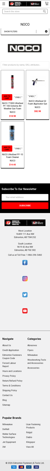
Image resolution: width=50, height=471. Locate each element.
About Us (6, 345)
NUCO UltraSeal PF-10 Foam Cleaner (12, 155)
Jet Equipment (9, 442)
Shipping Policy (9, 390)
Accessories (33, 368)
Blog (4, 400)
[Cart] (46, 3)
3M (3, 447)
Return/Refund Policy (12, 381)
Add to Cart (7, 97)
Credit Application (10, 350)
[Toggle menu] (3, 3)
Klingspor (30, 442)
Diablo (29, 437)
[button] (46, 31)
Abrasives (32, 345)
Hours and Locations (12, 371)
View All (30, 447)
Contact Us (7, 395)
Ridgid (29, 432)
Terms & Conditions (11, 385)
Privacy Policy (9, 376)
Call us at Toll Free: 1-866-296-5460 (25, 255)
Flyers (30, 350)
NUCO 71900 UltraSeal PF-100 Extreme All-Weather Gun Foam (12, 106)
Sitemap (6, 405)
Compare (18, 97)
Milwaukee (32, 355)
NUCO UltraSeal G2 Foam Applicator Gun (37, 102)
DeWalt (5, 429)
